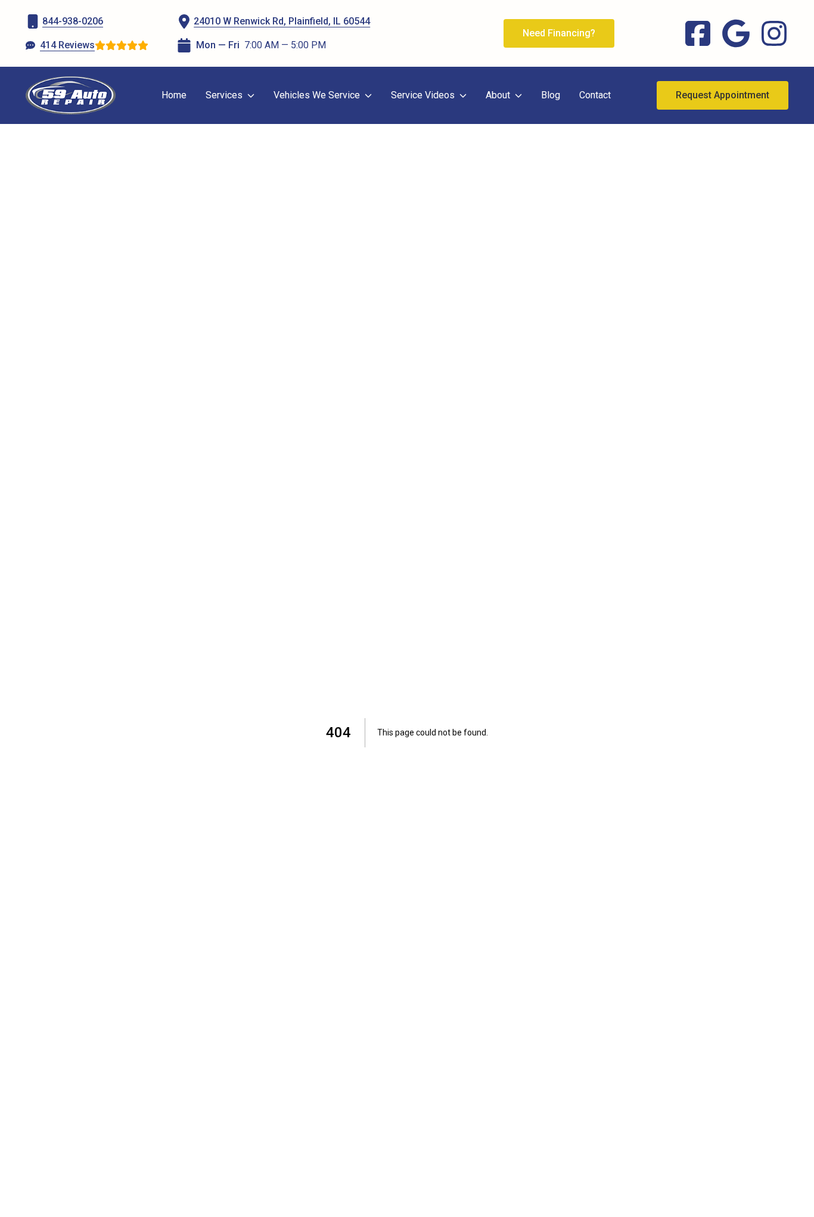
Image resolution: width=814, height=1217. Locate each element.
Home (174, 95)
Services (224, 95)
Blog (550, 95)
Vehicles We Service (317, 95)
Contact (595, 95)
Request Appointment (722, 95)
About (498, 95)
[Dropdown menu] (250, 95)
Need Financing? (559, 33)
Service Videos (423, 95)
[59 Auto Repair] (71, 95)
